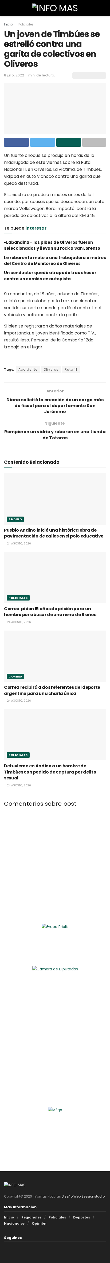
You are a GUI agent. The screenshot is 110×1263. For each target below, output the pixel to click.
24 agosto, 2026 (18, 544)
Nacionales (14, 1223)
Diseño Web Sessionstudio (83, 1196)
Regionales (31, 1217)
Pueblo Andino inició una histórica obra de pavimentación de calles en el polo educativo (54, 533)
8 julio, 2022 (14, 75)
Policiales (26, 24)
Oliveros (51, 369)
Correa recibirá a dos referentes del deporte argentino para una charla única (52, 690)
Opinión (39, 1223)
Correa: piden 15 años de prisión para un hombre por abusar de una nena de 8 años (50, 612)
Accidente (27, 369)
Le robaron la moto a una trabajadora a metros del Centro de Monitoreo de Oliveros (55, 260)
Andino (15, 519)
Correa (15, 676)
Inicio (8, 24)
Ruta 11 (71, 369)
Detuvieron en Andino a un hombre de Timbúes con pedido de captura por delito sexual (50, 772)
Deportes (81, 1217)
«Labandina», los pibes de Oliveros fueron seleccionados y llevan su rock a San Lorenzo (52, 245)
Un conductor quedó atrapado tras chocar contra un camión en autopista (50, 275)
